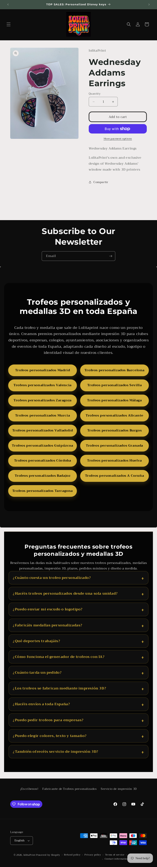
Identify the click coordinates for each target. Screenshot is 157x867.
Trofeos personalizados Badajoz (43, 476)
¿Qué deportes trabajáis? (36, 641)
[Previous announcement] (7, 4)
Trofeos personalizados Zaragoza (42, 400)
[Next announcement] (149, 4)
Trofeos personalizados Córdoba (42, 460)
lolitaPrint (30, 855)
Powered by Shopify (48, 855)
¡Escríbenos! (29, 788)
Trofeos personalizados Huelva (114, 460)
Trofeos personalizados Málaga (114, 400)
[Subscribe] (110, 256)
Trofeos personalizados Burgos (114, 430)
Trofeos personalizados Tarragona (42, 491)
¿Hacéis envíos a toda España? (41, 704)
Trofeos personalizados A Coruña (114, 476)
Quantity (94, 94)
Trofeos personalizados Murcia (42, 415)
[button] (8, 24)
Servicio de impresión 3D (119, 788)
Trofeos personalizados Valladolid (42, 430)
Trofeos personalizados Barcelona (114, 370)
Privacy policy (92, 855)
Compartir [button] (100, 182)
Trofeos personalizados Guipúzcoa (42, 445)
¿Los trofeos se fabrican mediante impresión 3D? (59, 688)
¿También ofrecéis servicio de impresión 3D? (55, 751)
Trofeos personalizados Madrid (42, 370)
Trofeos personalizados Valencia (42, 385)
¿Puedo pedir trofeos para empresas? (48, 720)
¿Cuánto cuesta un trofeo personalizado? (52, 578)
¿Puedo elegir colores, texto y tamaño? (50, 736)
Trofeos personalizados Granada (114, 445)
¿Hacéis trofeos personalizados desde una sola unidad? (65, 593)
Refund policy (72, 855)
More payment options (118, 138)
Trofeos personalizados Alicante (114, 415)
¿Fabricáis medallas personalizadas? (47, 625)
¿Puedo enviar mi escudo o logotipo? (48, 609)
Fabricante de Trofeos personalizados (69, 788)
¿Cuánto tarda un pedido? (37, 672)
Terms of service (114, 855)
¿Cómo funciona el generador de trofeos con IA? (59, 657)
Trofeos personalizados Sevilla (114, 385)
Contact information (116, 859)
